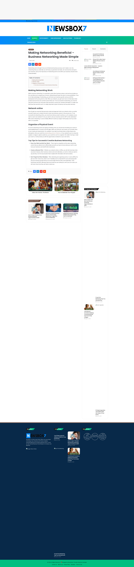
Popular (86, 49)
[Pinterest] (36, 64)
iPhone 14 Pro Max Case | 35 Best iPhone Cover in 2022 (99, 61)
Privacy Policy (67, 564)
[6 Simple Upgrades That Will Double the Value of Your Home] (101, 356)
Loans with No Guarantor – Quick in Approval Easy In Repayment (93, 66)
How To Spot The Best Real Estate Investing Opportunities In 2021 (35, 216)
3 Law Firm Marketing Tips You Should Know (100, 299)
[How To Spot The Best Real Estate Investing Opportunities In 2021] (36, 208)
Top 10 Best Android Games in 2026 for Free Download (60, 437)
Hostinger (84, 562)
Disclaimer (73, 564)
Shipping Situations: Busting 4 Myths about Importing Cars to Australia (70, 215)
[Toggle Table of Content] (55, 78)
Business (34, 38)
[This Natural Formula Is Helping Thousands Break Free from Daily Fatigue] (89, 307)
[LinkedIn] (33, 64)
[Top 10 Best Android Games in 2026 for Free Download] (60, 432)
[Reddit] (39, 64)
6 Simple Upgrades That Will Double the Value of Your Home (100, 412)
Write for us (60, 564)
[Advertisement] (67, 10)
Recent (94, 49)
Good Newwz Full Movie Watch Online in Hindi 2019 (99, 73)
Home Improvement (56, 38)
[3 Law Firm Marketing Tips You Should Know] (101, 243)
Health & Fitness (67, 38)
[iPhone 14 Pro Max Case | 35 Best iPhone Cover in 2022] (88, 61)
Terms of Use (79, 564)
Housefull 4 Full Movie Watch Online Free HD (98, 54)
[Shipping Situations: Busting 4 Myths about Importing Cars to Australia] (71, 207)
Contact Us (54, 564)
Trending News (31, 42)
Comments (103, 49)
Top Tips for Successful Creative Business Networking (46, 85)
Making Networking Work (38, 80)
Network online (36, 81)
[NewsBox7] (67, 28)
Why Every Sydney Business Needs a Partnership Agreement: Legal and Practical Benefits (52, 215)
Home (28, 38)
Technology (77, 38)
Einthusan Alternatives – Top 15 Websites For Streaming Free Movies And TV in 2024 (99, 80)
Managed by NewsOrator (67, 562)
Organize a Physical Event (38, 83)
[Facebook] (29, 64)
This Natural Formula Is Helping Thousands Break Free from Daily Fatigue (89, 314)
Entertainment (44, 38)
